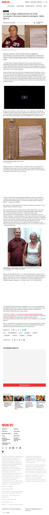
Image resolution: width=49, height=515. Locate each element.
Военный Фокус (30, 6)
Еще (45, 6)
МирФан (6, 11)
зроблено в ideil (6, 512)
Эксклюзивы (20, 6)
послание (7, 335)
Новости (4, 429)
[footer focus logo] (8, 425)
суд (21, 332)
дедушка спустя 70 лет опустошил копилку (28, 323)
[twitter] (6, 447)
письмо (35, 332)
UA (43, 2)
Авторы (16, 433)
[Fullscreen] (44, 120)
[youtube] (13, 447)
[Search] (46, 2)
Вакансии (17, 435)
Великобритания (12, 332)
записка (22, 335)
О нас (3, 435)
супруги (15, 335)
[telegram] (9, 447)
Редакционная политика (6, 443)
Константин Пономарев (9, 22)
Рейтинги (39, 2)
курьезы (30, 335)
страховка (27, 332)
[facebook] (2, 447)
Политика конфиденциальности (33, 509)
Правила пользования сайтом (6, 439)
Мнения (27, 2)
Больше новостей (24, 385)
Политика (39, 6)
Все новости (11, 6)
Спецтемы (33, 2)
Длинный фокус (6, 433)
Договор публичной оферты (17, 439)
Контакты (27, 510)
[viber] (16, 447)
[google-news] (20, 447)
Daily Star (20, 69)
